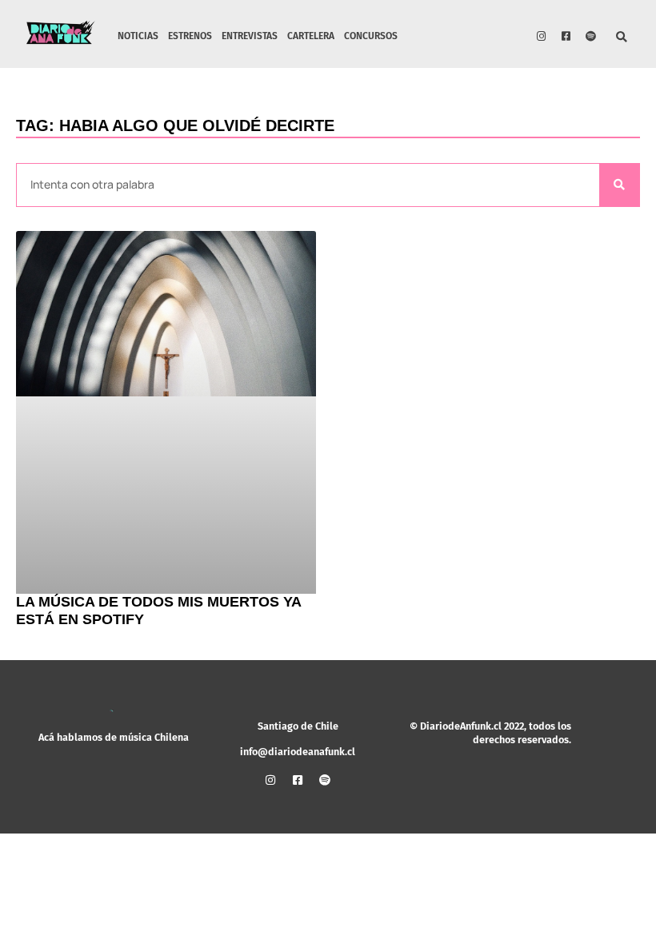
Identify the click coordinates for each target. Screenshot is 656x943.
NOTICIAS (138, 36)
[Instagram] (541, 36)
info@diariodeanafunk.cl (297, 752)
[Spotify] (591, 36)
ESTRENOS (190, 36)
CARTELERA (310, 36)
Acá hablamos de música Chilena (113, 737)
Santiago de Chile (298, 726)
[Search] (619, 185)
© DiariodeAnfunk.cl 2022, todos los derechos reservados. (490, 732)
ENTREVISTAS (250, 36)
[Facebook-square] (566, 36)
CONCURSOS (371, 36)
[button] (622, 38)
